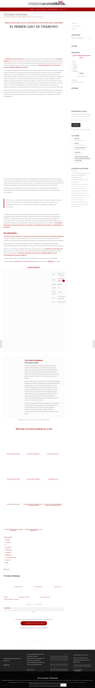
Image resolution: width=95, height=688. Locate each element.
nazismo (81, 184)
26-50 (74, 65)
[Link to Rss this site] (92, 4)
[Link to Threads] (83, 4)
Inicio (5, 16)
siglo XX (6, 610)
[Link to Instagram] (78, 4)
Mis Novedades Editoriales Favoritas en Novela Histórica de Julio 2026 (82, 158)
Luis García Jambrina (32, 610)
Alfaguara (14, 608)
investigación (14, 610)
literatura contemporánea (54, 610)
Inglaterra (75, 173)
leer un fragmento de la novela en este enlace (23, 261)
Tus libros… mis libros (76, 26)
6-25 (74, 63)
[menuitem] (32, 9)
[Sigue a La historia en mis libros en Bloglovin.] (34, 637)
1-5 (74, 61)
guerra (83, 195)
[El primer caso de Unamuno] (34, 44)
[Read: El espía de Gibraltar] (72, 148)
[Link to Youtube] (85, 4)
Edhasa (84, 202)
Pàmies (79, 188)
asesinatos (42, 610)
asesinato (76, 188)
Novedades (80, 173)
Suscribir (76, 125)
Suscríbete (73, 29)
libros (84, 204)
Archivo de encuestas (77, 82)
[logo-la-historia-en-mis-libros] (47, 3)
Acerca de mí (74, 23)
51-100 (75, 67)
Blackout (77, 138)
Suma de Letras (79, 193)
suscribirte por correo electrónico (34, 623)
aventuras (75, 206)
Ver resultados (81, 76)
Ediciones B (78, 195)
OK (63, 685)
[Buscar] (65, 9)
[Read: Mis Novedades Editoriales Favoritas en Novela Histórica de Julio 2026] (72, 157)
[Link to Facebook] (87, 4)
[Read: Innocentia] (72, 153)
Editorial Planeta (78, 204)
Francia (84, 184)
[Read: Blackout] (72, 139)
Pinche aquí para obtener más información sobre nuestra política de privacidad (67, 682)
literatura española (41, 608)
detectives (22, 610)
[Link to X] (81, 4)
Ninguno (75, 71)
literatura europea (78, 191)
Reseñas (8, 16)
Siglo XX (29, 16)
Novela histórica (14, 16)
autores (73, 171)
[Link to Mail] (90, 4)
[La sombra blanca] (1, 344)
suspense (79, 206)
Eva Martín (39, 604)
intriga (34, 612)
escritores (76, 184)
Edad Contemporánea (22, 16)
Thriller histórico (23, 608)
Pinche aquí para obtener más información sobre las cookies (45, 685)
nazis (79, 179)
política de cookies (24, 682)
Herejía (77, 143)
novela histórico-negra (55, 608)
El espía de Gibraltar (80, 147)
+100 (74, 69)
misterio (32, 608)
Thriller (77, 199)
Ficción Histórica (32, 23)
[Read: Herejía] (72, 144)
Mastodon (7, 665)
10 (51, 664)
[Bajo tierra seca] (94, 344)
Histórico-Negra (15, 23)
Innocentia (77, 152)
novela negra (78, 202)
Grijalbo (83, 188)
